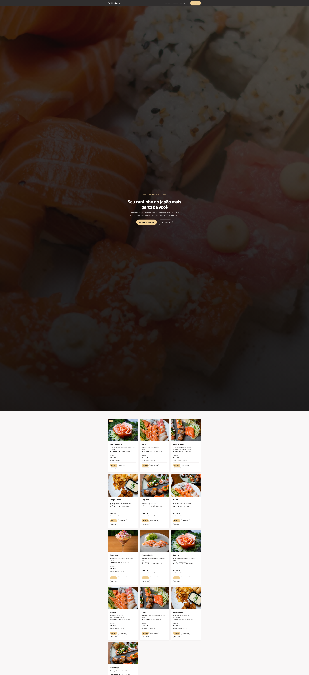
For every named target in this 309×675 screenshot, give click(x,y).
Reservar (113, 465)
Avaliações (114, 468)
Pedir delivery (165, 222)
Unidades (175, 3)
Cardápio (167, 3)
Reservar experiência (146, 222)
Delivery (182, 3)
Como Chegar (122, 465)
